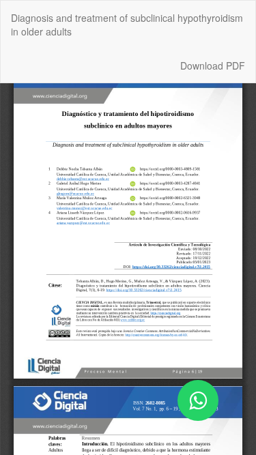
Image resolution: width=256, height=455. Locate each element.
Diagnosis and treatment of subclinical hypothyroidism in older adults (127, 24)
